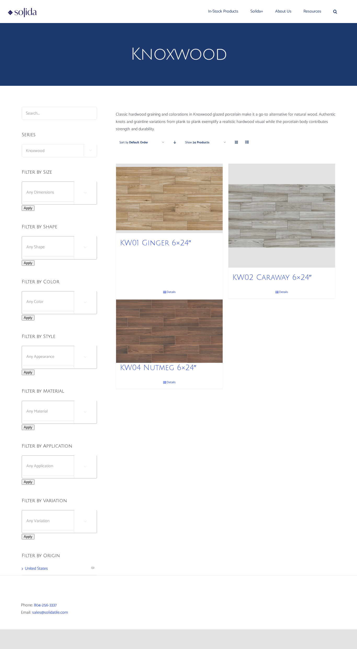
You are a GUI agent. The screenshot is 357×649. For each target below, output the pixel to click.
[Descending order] (175, 142)
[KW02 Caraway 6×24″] (281, 216)
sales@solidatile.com (50, 612)
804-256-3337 (45, 605)
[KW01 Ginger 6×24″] (169, 198)
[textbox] (63, 192)
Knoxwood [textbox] (57, 150)
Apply (28, 208)
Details (171, 382)
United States (36, 568)
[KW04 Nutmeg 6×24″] (169, 331)
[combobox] (59, 150)
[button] (335, 11)
